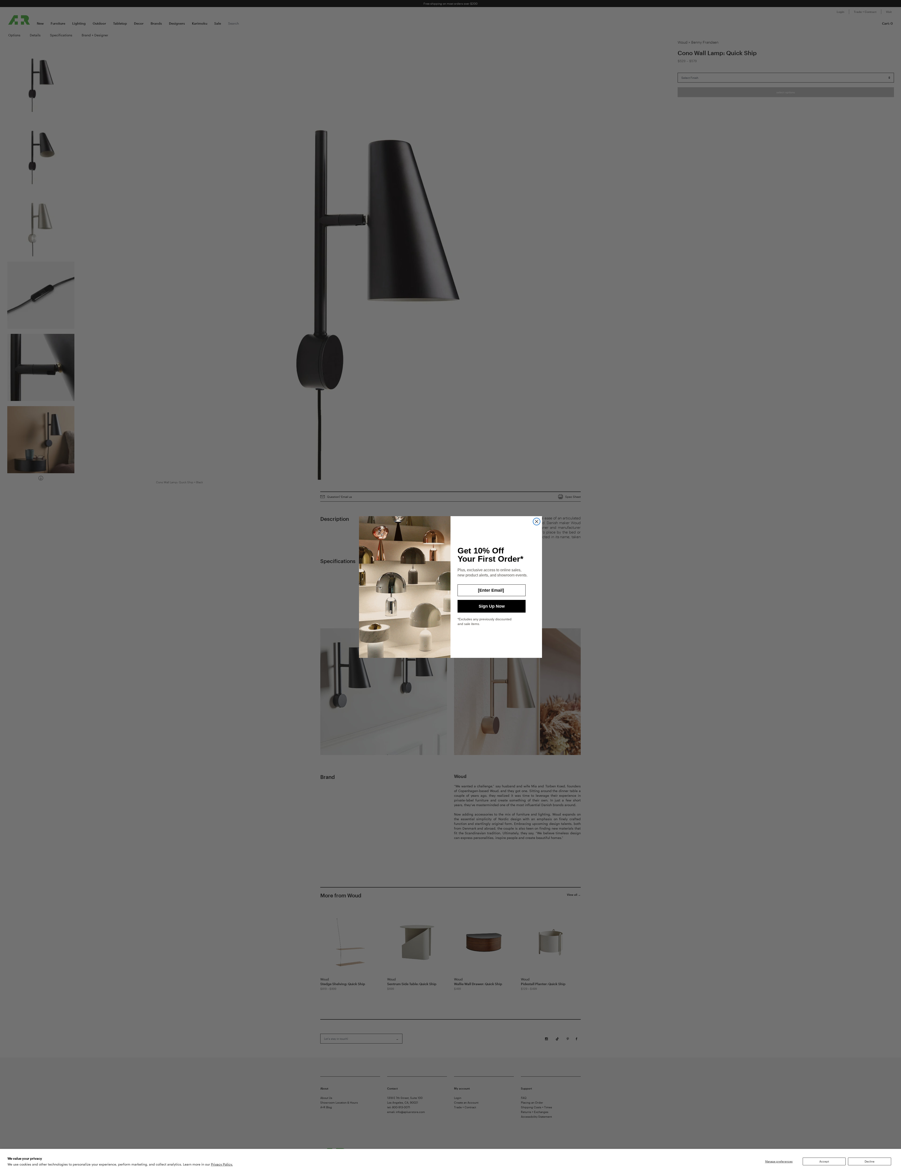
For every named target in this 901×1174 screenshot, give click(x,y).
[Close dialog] (536, 521)
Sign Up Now (492, 606)
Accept (824, 1161)
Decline (869, 1161)
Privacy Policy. (222, 1164)
